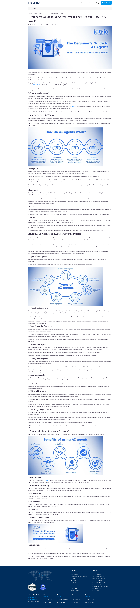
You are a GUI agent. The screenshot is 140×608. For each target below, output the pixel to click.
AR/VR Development (97, 584)
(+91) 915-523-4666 (47, 602)
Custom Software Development (79, 576)
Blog (97, 3)
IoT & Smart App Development (100, 582)
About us (76, 3)
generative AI (47, 480)
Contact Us (107, 2)
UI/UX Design (95, 590)
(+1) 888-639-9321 (61, 602)
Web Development (97, 580)
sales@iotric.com (33, 599)
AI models (73, 106)
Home (62, 3)
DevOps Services (96, 588)
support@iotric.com (33, 597)
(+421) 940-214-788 (89, 602)
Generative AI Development (99, 576)
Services (68, 3)
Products (91, 3)
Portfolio (83, 3)
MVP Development (75, 574)
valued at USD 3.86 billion (34, 84)
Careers (73, 584)
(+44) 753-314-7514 (75, 602)
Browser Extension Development (100, 586)
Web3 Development (97, 574)
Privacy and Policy (75, 590)
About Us (73, 580)
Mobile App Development (98, 578)
